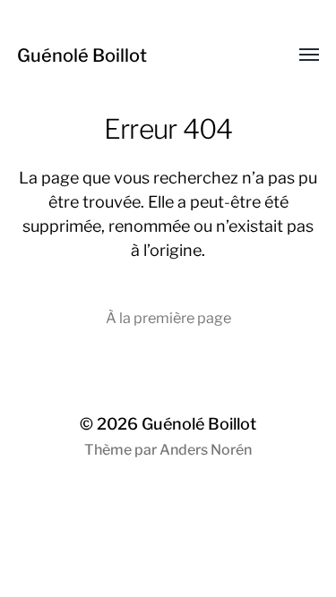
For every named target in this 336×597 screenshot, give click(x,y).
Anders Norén (205, 449)
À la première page (168, 318)
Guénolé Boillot (82, 55)
